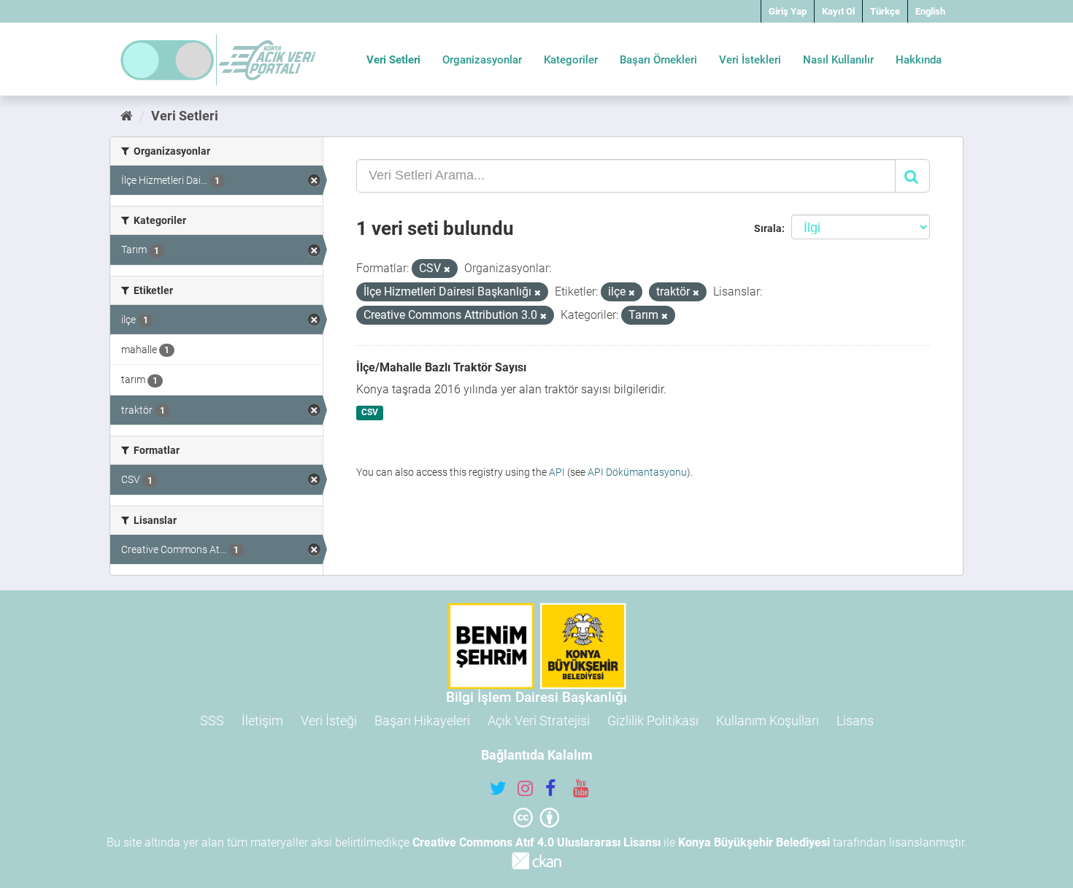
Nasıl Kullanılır (838, 59)
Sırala (768, 228)
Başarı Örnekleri (658, 59)
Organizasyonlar (482, 59)
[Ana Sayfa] (126, 115)
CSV (369, 413)
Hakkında (919, 59)
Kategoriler (571, 59)
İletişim (262, 720)
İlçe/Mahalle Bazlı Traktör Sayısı (441, 367)
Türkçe (885, 11)
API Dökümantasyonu (637, 472)
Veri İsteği (329, 720)
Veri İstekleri (750, 59)
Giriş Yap (788, 11)
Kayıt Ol (838, 11)
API (557, 472)
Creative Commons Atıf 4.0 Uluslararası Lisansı (536, 842)
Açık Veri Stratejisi (539, 720)
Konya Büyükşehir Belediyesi (754, 842)
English (930, 11)
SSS (212, 720)
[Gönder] (912, 176)
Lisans (855, 720)
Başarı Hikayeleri (422, 720)
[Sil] (447, 269)
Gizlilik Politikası (653, 720)
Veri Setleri (393, 59)
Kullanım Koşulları (767, 720)
